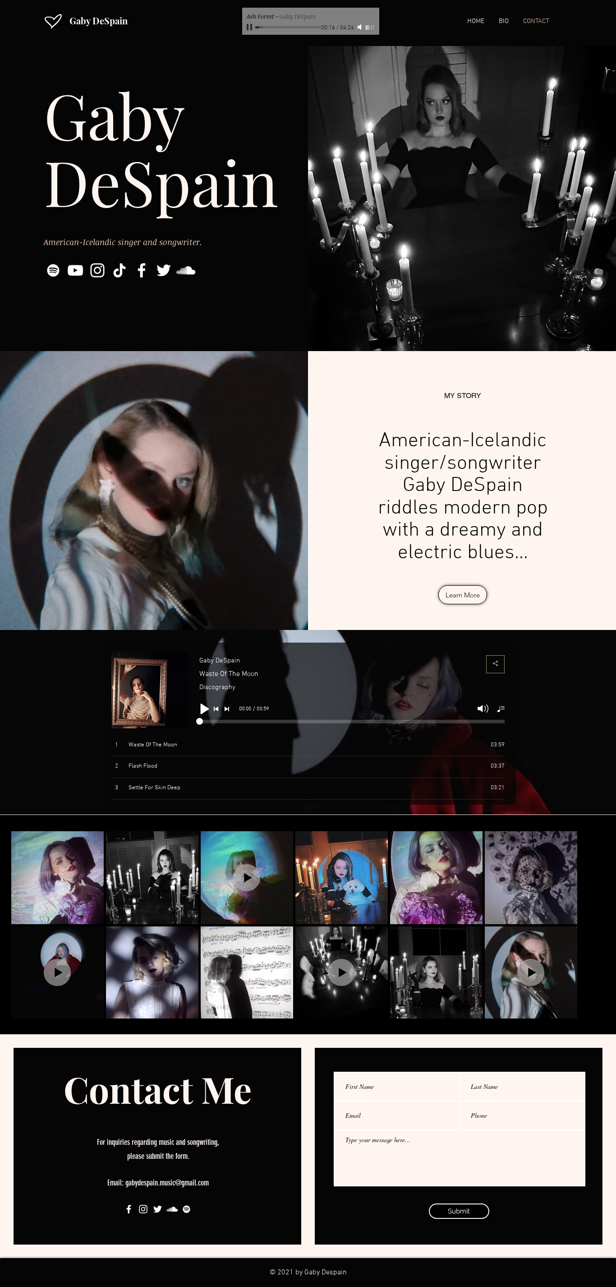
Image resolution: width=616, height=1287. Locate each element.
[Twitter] (163, 270)
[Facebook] (141, 270)
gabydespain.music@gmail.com (167, 1183)
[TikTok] (119, 270)
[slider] (370, 27)
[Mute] (360, 27)
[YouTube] (75, 270)
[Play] (250, 27)
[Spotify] (53, 270)
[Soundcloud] (185, 270)
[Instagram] (97, 270)
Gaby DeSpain (98, 20)
